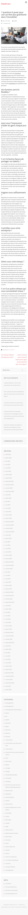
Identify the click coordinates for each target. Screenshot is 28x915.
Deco (6, 758)
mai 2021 (7, 656)
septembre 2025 (9, 491)
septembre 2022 (9, 602)
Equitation (8, 794)
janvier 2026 (8, 478)
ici (6, 346)
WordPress (24, 907)
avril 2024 (7, 548)
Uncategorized (9, 870)
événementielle (9, 797)
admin (15, 20)
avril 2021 (7, 659)
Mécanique (8, 820)
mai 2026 (7, 464)
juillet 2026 (8, 458)
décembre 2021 (9, 632)
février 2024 (8, 555)
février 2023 (8, 585)
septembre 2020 (9, 683)
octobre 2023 (8, 568)
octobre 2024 (8, 528)
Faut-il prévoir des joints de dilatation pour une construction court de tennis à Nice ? (14, 394)
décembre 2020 (9, 673)
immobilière (12, 83)
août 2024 (8, 535)
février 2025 (8, 515)
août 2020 (8, 686)
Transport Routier (10, 867)
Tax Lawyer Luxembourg (11, 860)
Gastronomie (9, 804)
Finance (7, 800)
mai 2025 (7, 505)
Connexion (8, 883)
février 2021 (8, 666)
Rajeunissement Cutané (11, 833)
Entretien (8, 781)
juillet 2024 (8, 538)
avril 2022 (7, 619)
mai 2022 (7, 615)
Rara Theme (11, 907)
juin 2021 (7, 652)
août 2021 (8, 646)
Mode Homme (9, 830)
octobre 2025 (8, 488)
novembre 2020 (9, 676)
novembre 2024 (9, 525)
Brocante (7, 730)
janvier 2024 (8, 558)
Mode (6, 826)
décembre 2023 (9, 562)
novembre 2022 (9, 595)
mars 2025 (8, 511)
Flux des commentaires (11, 890)
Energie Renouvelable (11, 775)
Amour (7, 713)
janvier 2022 (8, 629)
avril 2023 (7, 578)
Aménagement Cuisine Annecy (13, 709)
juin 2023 (7, 572)
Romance (7, 840)
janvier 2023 (8, 589)
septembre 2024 (9, 531)
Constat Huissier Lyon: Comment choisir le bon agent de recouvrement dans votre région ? (21, 359)
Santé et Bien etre (10, 846)
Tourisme (7, 863)
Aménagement (9, 703)
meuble (7, 823)
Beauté (7, 719)
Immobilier (11, 349)
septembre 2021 (9, 642)
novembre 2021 (9, 636)
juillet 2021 (8, 649)
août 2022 (8, 605)
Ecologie (7, 768)
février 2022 (8, 626)
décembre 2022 (9, 592)
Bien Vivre (8, 723)
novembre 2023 (9, 565)
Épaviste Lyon (9, 790)
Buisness (7, 733)
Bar (6, 716)
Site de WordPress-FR (11, 893)
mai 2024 (7, 545)
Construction (9, 749)
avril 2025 (7, 508)
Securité (7, 850)
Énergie (7, 771)
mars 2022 (8, 622)
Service (7, 853)
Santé (7, 843)
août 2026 (8, 454)
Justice (7, 816)
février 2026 (8, 474)
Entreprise (8, 778)
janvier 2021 (8, 669)
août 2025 (8, 495)
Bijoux (7, 726)
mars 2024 (8, 552)
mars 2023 (8, 582)
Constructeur (9, 740)
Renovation (8, 836)
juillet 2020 (8, 689)
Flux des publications (11, 887)
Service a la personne (11, 857)
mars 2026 (8, 471)
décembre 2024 (9, 521)
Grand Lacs (6, 3)
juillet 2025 (8, 498)
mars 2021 (8, 662)
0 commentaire (6, 23)
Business (7, 736)
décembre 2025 (9, 481)
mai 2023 (7, 575)
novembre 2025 (9, 484)
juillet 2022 (8, 609)
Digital (7, 764)
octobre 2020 (8, 679)
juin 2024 (7, 542)
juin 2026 (7, 461)
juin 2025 (7, 501)
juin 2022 (7, 612)
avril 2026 (7, 468)
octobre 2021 (8, 639)
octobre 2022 (8, 599)
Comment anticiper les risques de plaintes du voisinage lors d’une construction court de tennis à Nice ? (13, 427)
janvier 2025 (8, 518)
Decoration (8, 761)
